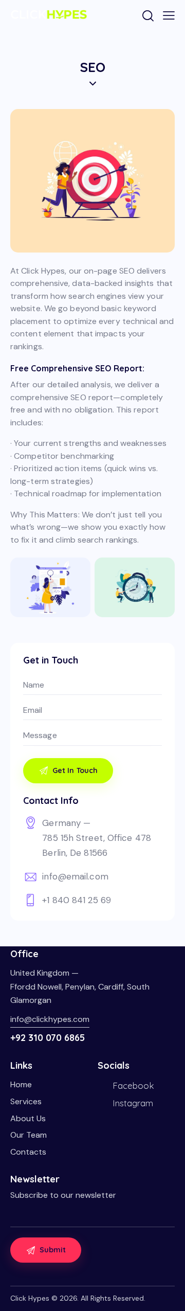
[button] (169, 15)
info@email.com (75, 876)
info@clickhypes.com (49, 1019)
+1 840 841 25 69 (76, 900)
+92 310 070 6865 (47, 1038)
